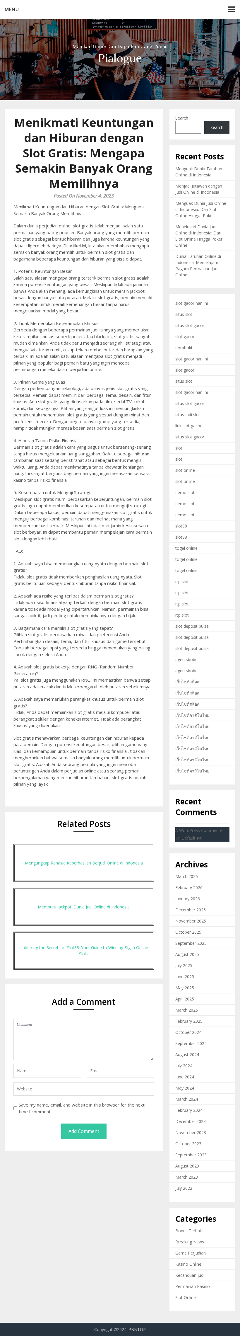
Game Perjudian (190, 1253)
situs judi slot (187, 414)
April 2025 (184, 999)
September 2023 (191, 1155)
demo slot (185, 492)
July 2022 (183, 1188)
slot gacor (184, 336)
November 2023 (190, 1132)
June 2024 (184, 1077)
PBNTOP (137, 1329)
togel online (186, 548)
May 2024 (184, 1088)
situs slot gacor (189, 325)
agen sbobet (187, 659)
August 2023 (187, 1166)
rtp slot (182, 581)
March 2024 (186, 1099)
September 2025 (191, 943)
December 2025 (190, 910)
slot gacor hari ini (191, 303)
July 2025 (183, 965)
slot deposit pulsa (192, 626)
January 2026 (187, 898)
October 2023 (188, 1143)
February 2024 (189, 1110)
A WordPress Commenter (199, 830)
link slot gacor (188, 425)
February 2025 (189, 1021)
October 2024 (188, 1032)
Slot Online (185, 1297)
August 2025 (187, 954)
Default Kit (191, 838)
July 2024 (183, 1065)
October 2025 (188, 932)
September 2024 (191, 1043)
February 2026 (189, 887)
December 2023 (190, 1121)
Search (181, 118)
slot (178, 448)
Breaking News (189, 1242)
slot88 (181, 526)
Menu (12, 9)
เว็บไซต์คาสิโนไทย (192, 715)
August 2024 (187, 1054)
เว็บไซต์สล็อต (187, 682)
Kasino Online (188, 1264)
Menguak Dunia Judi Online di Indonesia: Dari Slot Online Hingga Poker (200, 209)
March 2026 (186, 876)
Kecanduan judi (189, 1275)
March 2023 (186, 1177)
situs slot (183, 314)
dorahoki (183, 347)
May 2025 (184, 987)
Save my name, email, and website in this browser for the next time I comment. (82, 1108)
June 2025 (184, 976)
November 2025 (190, 921)
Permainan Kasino (192, 1286)
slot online (185, 470)
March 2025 (186, 1010)
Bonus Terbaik (189, 1230)
